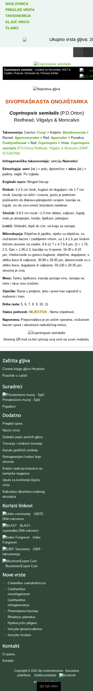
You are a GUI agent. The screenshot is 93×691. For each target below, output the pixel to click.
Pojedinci (9, 406)
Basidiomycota (74, 132)
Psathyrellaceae (14, 143)
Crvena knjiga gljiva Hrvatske (23, 369)
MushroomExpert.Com (21, 566)
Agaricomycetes (27, 138)
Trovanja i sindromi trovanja (22, 443)
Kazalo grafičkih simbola (20, 450)
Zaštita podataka (45, 675)
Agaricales (59, 138)
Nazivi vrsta (11, 430)
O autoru (8, 654)
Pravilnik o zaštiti (14, 375)
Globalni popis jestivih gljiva (22, 437)
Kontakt (8, 661)
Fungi (41, 132)
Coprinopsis (47, 143)
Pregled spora (12, 423)
